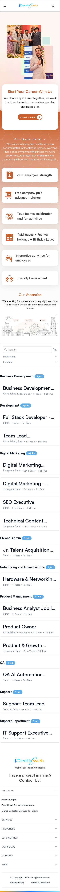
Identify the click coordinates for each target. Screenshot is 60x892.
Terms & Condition (40, 882)
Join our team (27, 117)
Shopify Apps (9, 799)
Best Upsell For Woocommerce (18, 805)
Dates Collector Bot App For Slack (20, 810)
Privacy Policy (17, 882)
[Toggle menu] (4, 6)
